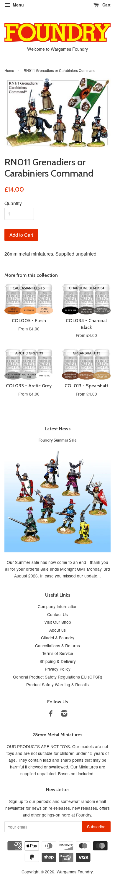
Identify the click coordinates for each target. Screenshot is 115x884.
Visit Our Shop (57, 622)
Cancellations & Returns (57, 645)
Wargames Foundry (75, 872)
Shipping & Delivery (58, 661)
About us (57, 630)
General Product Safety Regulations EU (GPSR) (57, 677)
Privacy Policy (57, 669)
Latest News (57, 429)
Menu (18, 5)
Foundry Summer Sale (58, 440)
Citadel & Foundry (57, 638)
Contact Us (57, 614)
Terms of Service (57, 653)
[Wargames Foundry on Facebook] (50, 714)
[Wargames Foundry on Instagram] (64, 714)
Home (9, 70)
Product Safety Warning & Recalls (57, 684)
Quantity (13, 203)
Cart (106, 5)
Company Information (58, 606)
